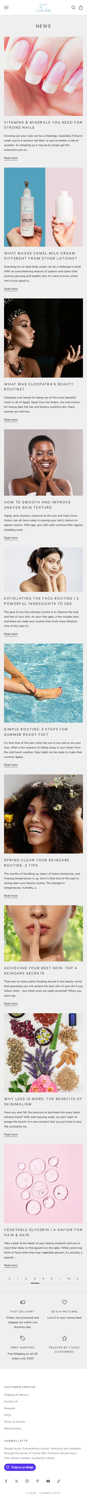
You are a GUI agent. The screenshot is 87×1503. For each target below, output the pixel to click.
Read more (11, 158)
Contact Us (11, 1401)
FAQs (7, 1415)
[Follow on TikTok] (59, 1481)
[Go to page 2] (9, 1278)
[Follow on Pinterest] (38, 1481)
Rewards (9, 1408)
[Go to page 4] (77, 1278)
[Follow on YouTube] (48, 1481)
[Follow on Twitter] (17, 1481)
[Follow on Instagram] (27, 1481)
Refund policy (12, 1428)
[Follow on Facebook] (6, 1481)
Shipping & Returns (16, 1395)
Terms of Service (14, 1422)
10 (69, 1278)
